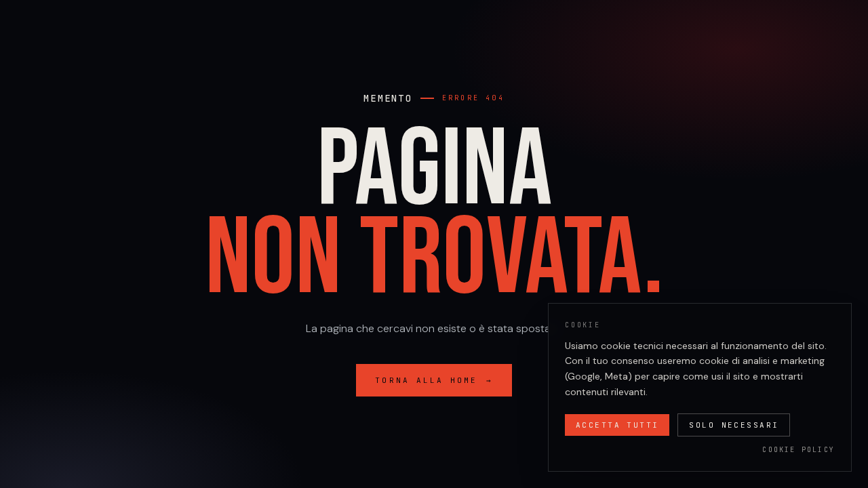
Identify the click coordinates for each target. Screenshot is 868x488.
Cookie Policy (798, 449)
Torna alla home (433, 380)
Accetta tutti (617, 425)
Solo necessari (733, 425)
